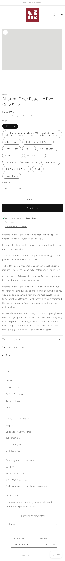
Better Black (11, 175)
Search (9, 380)
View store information (16, 226)
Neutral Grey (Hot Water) (37, 142)
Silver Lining (11, 142)
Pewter (28, 148)
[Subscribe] (55, 524)
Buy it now (32, 208)
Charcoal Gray (12, 155)
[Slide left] (26, 89)
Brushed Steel (47, 148)
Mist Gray (10, 126)
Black (38, 169)
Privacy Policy (12, 387)
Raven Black (51, 162)
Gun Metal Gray (35, 155)
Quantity (6, 182)
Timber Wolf (11, 148)
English (45, 544)
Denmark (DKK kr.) (22, 544)
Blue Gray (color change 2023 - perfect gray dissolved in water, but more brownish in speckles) (32, 134)
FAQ (8, 407)
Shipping (15, 116)
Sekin (28, 555)
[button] (3, 15)
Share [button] (8, 355)
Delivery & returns (14, 394)
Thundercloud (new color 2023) (21, 162)
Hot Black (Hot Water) (16, 169)
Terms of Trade (13, 400)
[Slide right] (39, 89)
